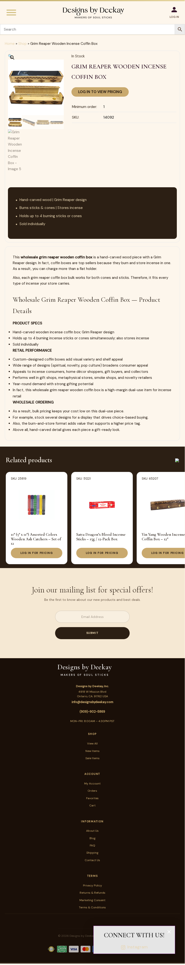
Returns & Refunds (92, 893)
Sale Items (92, 758)
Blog (92, 838)
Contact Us (92, 860)
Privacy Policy (92, 885)
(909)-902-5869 (92, 712)
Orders (92, 791)
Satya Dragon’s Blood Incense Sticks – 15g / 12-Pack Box (101, 536)
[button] (10, 56)
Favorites (92, 798)
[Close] (169, 931)
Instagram (137, 947)
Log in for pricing (36, 553)
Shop (22, 43)
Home (10, 43)
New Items (92, 751)
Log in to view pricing (100, 91)
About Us (92, 831)
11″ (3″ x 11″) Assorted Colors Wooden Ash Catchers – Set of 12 (36, 539)
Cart (92, 805)
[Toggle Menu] (11, 12)
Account (92, 774)
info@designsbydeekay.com (92, 702)
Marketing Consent (92, 900)
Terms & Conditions (92, 907)
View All (92, 743)
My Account (92, 783)
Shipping (92, 853)
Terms (92, 876)
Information (92, 821)
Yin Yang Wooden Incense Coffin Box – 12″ (163, 536)
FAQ (92, 845)
